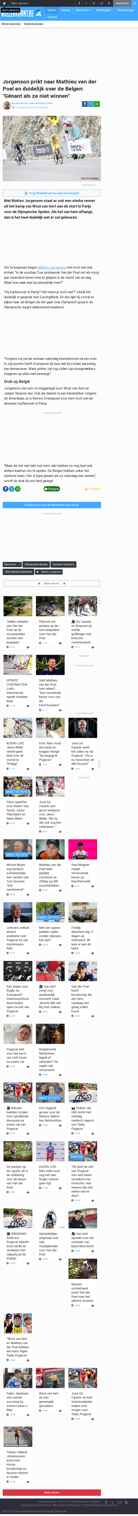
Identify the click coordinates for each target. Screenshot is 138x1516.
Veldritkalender (34, 24)
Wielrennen (82, 10)
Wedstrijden (103, 10)
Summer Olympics (63, 564)
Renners (52, 17)
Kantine (66, 10)
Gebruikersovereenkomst (36, 1505)
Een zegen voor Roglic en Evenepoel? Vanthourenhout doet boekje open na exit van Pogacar (18, 999)
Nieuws (51, 10)
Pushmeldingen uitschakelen (100, 1505)
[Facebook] (79, 3)
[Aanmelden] (37, 572)
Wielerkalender (11, 24)
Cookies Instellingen (68, 1505)
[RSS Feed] (109, 3)
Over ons (63, 1501)
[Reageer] (28, 706)
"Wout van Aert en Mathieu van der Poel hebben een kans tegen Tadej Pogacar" (18, 1347)
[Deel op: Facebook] (85, 104)
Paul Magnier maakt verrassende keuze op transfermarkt (80, 873)
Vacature (95, 1501)
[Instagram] (94, 3)
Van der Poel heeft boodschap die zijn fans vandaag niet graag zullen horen (81, 999)
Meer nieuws (52, 583)
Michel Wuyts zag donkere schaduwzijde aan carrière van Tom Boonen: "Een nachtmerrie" (18, 877)
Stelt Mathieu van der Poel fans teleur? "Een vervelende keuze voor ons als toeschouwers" (50, 693)
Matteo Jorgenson (52, 267)
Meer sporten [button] (19, 3)
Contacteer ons (47, 1501)
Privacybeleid (79, 1501)
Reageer (44, 107)
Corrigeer (94, 489)
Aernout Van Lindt (24, 103)
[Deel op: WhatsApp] (97, 104)
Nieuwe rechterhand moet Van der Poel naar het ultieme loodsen (82, 1292)
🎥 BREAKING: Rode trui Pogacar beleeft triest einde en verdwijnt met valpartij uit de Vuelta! (18, 1246)
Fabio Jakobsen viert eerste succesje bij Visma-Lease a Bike (18, 1402)
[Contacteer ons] (102, 3)
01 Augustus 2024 (24, 107)
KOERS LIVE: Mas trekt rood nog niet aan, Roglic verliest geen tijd (49, 1175)
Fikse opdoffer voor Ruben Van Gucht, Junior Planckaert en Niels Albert (18, 810)
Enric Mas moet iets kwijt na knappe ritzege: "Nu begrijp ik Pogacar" (50, 752)
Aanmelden (122, 3)
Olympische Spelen (36, 564)
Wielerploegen (125, 10)
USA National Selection (18, 571)
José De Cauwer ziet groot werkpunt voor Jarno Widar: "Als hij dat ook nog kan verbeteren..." (50, 814)
